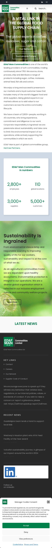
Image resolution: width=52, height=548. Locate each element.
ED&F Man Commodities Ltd (14, 349)
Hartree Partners (12, 148)
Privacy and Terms (31, 544)
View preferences (26, 539)
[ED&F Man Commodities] (10, 5)
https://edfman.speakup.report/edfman (27, 403)
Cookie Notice (18, 544)
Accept (26, 525)
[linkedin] (42, 2)
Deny (26, 532)
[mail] (46, 2)
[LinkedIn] (11, 467)
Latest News (26, 323)
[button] (48, 502)
